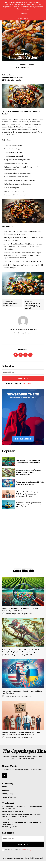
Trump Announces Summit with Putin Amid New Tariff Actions (30, 483)
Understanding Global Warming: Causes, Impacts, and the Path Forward (32, 306)
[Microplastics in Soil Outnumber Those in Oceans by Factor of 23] (8, 461)
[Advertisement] (23, 560)
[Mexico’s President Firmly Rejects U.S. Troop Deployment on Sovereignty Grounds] (8, 494)
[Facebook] (15, 355)
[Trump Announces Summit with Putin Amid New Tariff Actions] (8, 483)
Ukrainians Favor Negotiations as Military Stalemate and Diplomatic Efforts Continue (28, 505)
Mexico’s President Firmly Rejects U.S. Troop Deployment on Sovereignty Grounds (28, 494)
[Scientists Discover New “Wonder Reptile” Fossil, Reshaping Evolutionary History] (8, 472)
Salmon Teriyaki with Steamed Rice (10, 304)
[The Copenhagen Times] (23, 321)
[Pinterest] (25, 355)
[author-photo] (3, 613)
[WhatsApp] (30, 355)
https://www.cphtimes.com (23, 333)
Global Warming (7, 811)
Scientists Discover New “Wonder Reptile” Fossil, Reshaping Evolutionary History (28, 472)
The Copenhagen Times (24, 64)
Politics (5, 827)
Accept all (23, 13)
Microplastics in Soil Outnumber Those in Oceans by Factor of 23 (28, 461)
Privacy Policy (26, 383)
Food (23, 50)
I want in (21, 378)
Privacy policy (23, 18)
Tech (4, 819)
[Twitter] (20, 355)
